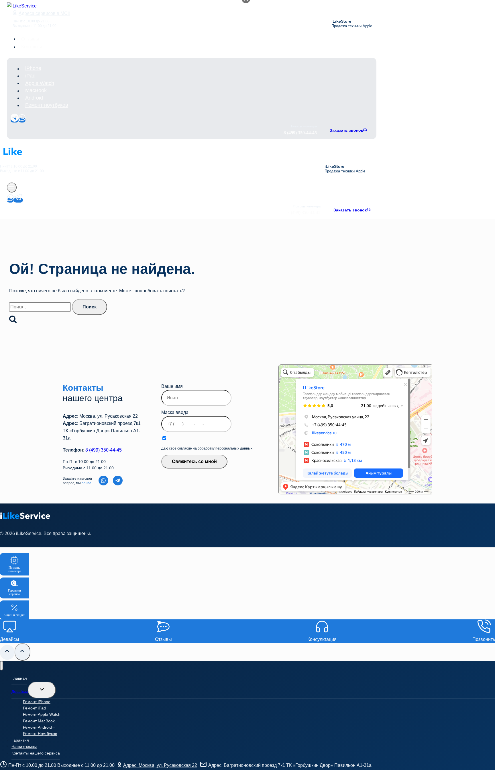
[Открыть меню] (12, 187)
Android (34, 98)
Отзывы (30, 39)
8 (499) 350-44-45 (103, 450)
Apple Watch (39, 83)
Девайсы (19, 691)
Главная (19, 678)
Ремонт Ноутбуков (40, 733)
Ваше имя (172, 386)
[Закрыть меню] (1, 665)
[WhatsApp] (22, 120)
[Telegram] (15, 120)
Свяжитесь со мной (194, 461)
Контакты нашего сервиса (35, 753)
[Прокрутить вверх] (7, 652)
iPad (30, 76)
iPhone (33, 68)
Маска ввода (174, 412)
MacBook (36, 91)
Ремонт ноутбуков (46, 105)
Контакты (31, 47)
